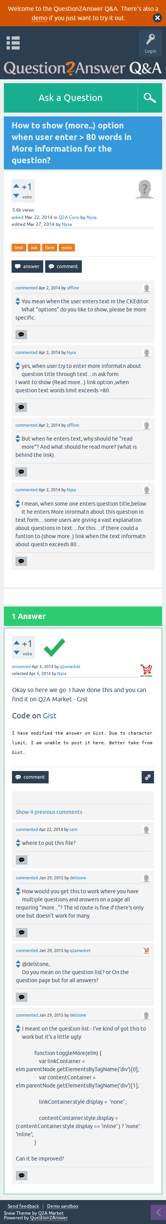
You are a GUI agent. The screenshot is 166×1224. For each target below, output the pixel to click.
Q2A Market (51, 1213)
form (49, 247)
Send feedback (23, 1206)
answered (21, 666)
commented (26, 287)
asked (18, 217)
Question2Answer (49, 1218)
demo (39, 17)
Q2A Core (69, 217)
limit (19, 247)
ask (34, 247)
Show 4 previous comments (49, 812)
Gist (49, 715)
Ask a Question (71, 97)
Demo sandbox (62, 1206)
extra (67, 247)
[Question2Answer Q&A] (83, 65)
